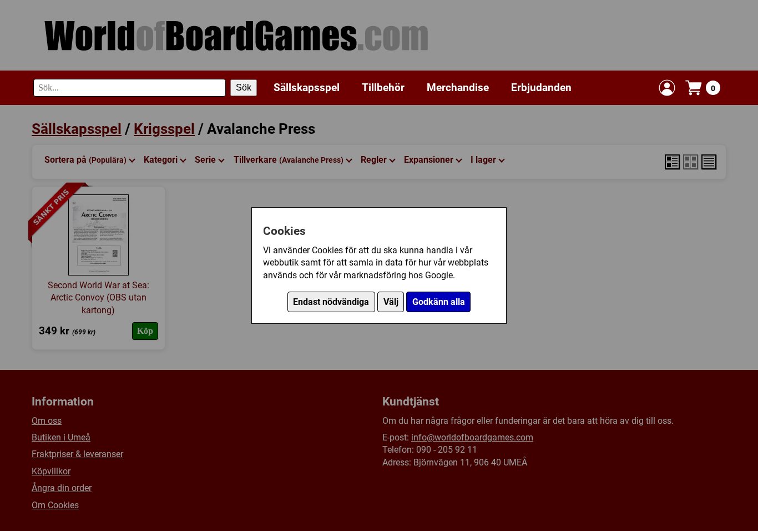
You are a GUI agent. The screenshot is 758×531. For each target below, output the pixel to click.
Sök (243, 87)
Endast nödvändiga (331, 302)
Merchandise (458, 87)
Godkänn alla (438, 302)
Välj (390, 302)
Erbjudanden (541, 87)
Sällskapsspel (307, 87)
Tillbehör (383, 87)
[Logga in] (667, 88)
